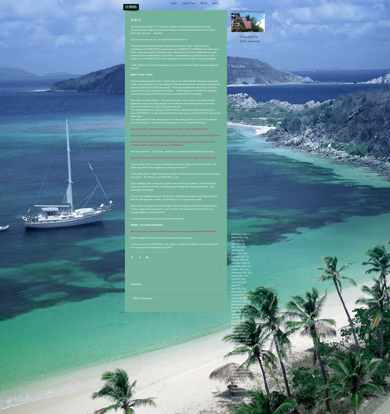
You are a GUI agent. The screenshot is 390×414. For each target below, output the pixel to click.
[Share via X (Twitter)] (139, 257)
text (239, 404)
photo (233, 404)
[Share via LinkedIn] (147, 257)
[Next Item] (260, 22)
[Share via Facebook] (132, 257)
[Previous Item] (236, 22)
